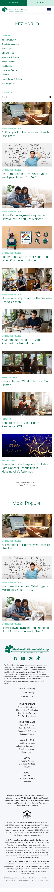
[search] (50, 97)
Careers (5, 75)
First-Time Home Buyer (27, 716)
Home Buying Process (27, 713)
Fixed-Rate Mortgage (27, 743)
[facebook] (15, 659)
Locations (27, 782)
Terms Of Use (27, 767)
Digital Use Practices (27, 764)
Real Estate (7, 66)
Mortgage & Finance (10, 57)
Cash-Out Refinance (27, 728)
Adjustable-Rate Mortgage (26, 746)
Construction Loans (27, 749)
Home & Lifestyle (9, 70)
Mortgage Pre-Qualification (27, 710)
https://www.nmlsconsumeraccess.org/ (27, 835)
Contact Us (27, 776)
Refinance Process (27, 734)
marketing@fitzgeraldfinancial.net (27, 857)
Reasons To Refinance (27, 731)
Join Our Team (8, 53)
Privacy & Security (27, 693)
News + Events (8, 62)
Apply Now (13, 3)
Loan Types (27, 752)
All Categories (8, 83)
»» (34, 485)
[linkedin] (23, 659)
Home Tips (6, 48)
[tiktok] (38, 659)
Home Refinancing (27, 725)
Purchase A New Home (27, 707)
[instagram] (30, 659)
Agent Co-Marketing (10, 44)
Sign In (40, 3)
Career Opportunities (27, 779)
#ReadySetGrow (9, 40)
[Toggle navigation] (48, 9)
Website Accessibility (27, 688)
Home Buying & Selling (12, 79)
